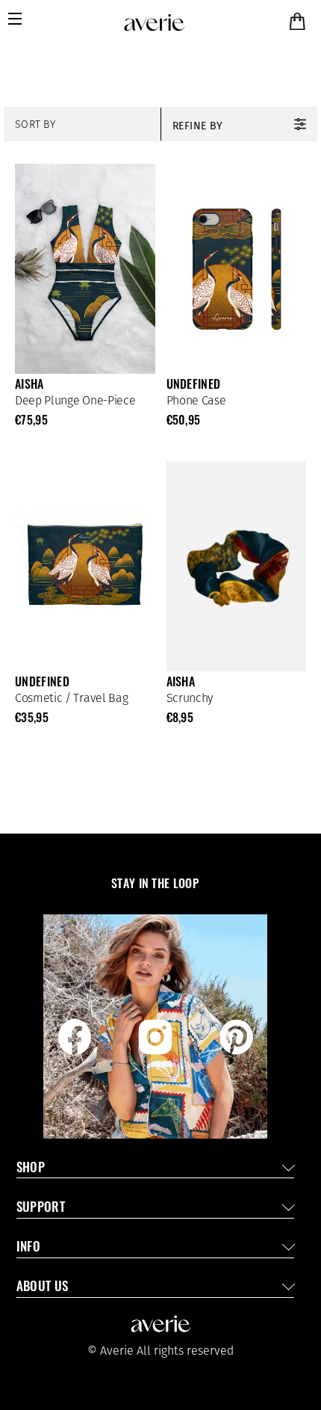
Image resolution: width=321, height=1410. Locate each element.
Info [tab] (28, 1248)
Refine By (197, 126)
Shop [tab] (30, 1169)
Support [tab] (40, 1208)
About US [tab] (42, 1287)
